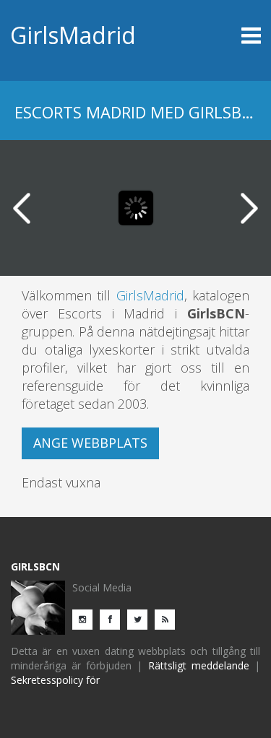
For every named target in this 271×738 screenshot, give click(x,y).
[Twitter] (141, 618)
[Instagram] (86, 618)
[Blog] (168, 618)
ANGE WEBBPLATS (90, 442)
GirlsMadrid (73, 35)
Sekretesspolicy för (55, 680)
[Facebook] (113, 618)
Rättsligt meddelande (198, 665)
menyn (229, 35)
